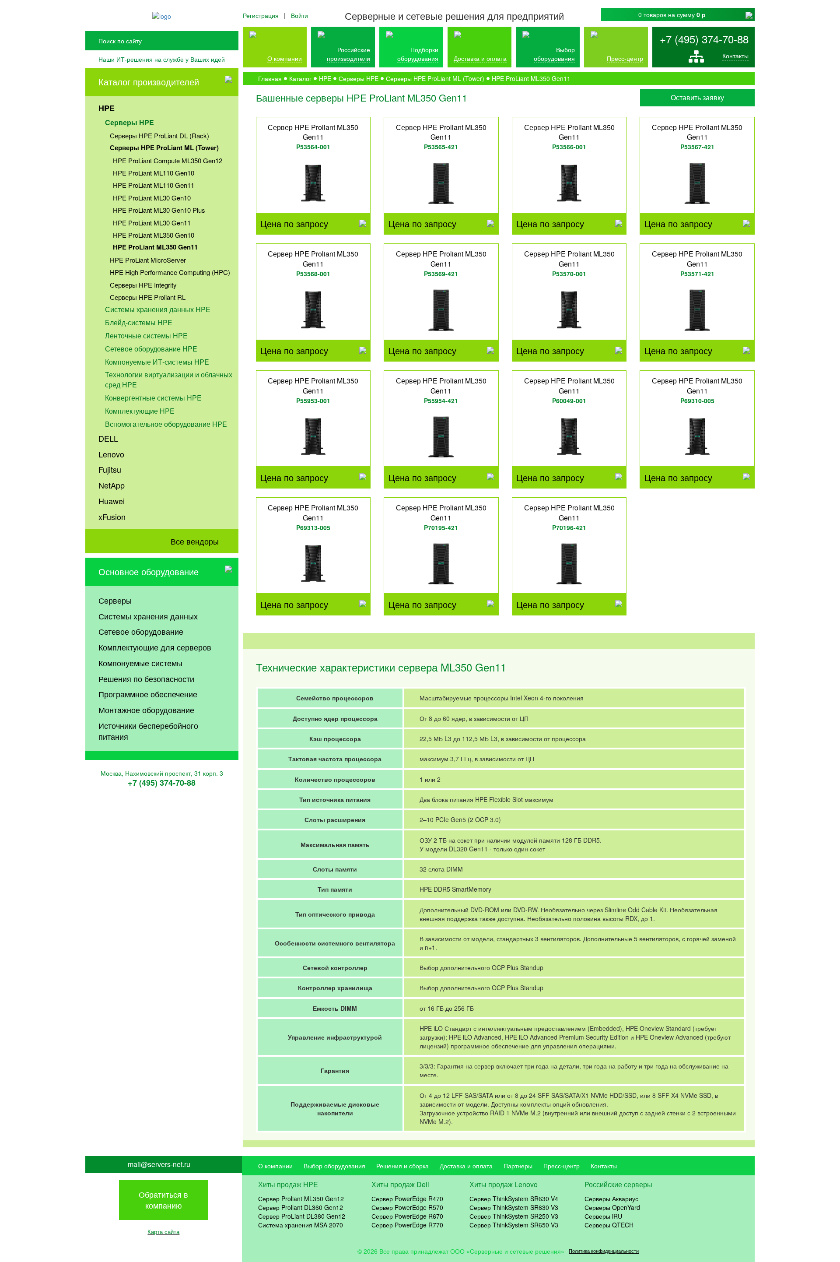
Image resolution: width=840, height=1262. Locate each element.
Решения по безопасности (146, 678)
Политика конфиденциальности (604, 1251)
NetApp (111, 485)
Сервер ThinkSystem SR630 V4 (513, 1198)
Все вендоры (195, 541)
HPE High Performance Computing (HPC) (170, 272)
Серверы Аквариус (611, 1198)
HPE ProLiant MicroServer (148, 259)
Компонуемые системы (140, 662)
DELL (108, 438)
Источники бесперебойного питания (148, 731)
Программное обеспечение (147, 694)
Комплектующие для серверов (154, 647)
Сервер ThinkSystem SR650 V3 (513, 1224)
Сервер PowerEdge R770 (407, 1224)
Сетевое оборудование (140, 631)
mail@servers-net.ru (159, 1164)
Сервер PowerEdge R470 (407, 1198)
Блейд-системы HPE (138, 322)
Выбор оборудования (554, 54)
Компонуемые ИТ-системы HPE (157, 362)
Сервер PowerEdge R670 (407, 1216)
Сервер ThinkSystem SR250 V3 (513, 1216)
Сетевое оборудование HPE (151, 349)
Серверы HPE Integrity (143, 284)
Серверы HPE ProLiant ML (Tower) (164, 147)
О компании (284, 58)
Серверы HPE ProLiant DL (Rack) (159, 135)
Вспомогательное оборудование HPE (166, 424)
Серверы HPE (129, 122)
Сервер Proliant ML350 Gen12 (301, 1198)
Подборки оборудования (417, 54)
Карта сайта (163, 1231)
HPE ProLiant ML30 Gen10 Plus (159, 209)
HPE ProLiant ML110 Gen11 (153, 185)
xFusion (112, 516)
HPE (106, 108)
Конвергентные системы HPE (153, 398)
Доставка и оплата (480, 58)
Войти (299, 15)
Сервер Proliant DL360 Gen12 (300, 1207)
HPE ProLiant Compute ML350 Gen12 (167, 160)
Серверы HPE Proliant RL (148, 297)
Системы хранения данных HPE (157, 309)
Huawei (111, 500)
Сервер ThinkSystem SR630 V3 (513, 1207)
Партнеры (518, 1165)
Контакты (735, 55)
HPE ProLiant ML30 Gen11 (152, 222)
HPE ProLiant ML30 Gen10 (152, 197)
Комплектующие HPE (140, 411)
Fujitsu (109, 469)
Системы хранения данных (148, 616)
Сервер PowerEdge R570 (407, 1207)
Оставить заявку (697, 97)
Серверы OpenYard (612, 1207)
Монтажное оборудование (146, 709)
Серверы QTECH (609, 1224)
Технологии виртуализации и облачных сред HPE (168, 379)
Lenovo (111, 454)
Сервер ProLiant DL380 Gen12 (301, 1216)
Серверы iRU (603, 1216)
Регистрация (261, 15)
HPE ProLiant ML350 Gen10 (153, 234)
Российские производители (348, 54)
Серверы (115, 600)
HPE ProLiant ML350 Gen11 (155, 247)
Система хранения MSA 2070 (300, 1224)
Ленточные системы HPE (146, 335)
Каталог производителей (148, 81)
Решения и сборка (402, 1165)
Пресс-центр (561, 1165)
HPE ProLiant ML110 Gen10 (153, 172)
